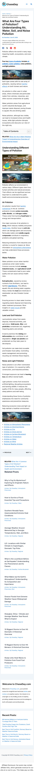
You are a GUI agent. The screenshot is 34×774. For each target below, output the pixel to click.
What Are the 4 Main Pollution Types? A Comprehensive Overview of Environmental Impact (16, 139)
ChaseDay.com (14, 689)
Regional (20, 536)
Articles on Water (10, 439)
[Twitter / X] (7, 48)
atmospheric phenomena (22, 247)
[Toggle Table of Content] (28, 131)
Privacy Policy (28, 755)
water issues (15, 308)
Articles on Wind (10, 441)
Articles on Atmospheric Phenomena (17, 424)
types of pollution (15, 61)
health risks (6, 228)
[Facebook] (3, 48)
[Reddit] (15, 48)
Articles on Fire (9, 429)
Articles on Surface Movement (15, 434)
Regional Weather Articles (13, 444)
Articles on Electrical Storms (14, 427)
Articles (7, 488)
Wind (13, 589)
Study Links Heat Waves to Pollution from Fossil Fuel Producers (15, 660)
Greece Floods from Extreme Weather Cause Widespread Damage (16, 599)
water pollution (14, 64)
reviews (4, 694)
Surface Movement (23, 569)
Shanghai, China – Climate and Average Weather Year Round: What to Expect (16, 616)
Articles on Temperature (12, 437)
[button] (31, 4)
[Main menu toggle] (27, 4)
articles (25, 691)
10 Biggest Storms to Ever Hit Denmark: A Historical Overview (16, 631)
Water (19, 503)
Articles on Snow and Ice (13, 432)
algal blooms (12, 286)
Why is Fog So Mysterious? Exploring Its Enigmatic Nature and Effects (17, 482)
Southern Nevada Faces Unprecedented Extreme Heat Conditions (16, 513)
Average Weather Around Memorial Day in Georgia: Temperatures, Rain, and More (16, 530)
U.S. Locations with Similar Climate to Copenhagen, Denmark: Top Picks (15, 545)
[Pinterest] (11, 48)
